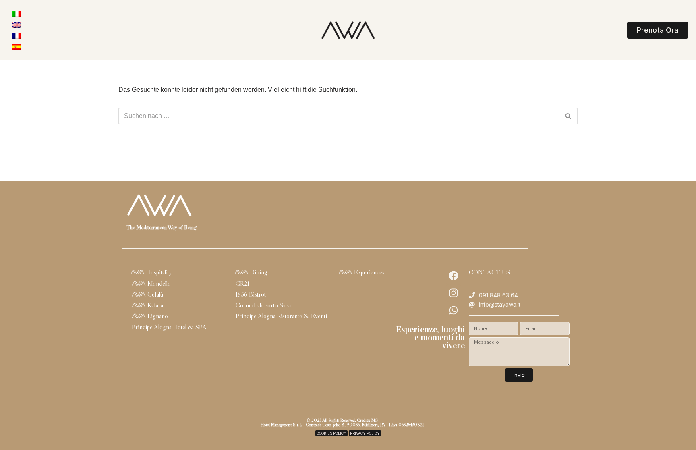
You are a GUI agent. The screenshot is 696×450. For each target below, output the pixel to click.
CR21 (242, 283)
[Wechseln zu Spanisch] (16, 46)
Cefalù (154, 294)
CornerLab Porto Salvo (264, 305)
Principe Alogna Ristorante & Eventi (281, 316)
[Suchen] (568, 116)
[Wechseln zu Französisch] (16, 35)
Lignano (157, 316)
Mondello (158, 283)
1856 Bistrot (251, 294)
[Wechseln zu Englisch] (16, 24)
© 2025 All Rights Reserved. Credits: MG (342, 420)
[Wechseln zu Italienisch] (16, 13)
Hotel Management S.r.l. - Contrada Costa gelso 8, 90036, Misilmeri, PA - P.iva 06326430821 (342, 424)
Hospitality (158, 272)
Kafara (154, 305)
